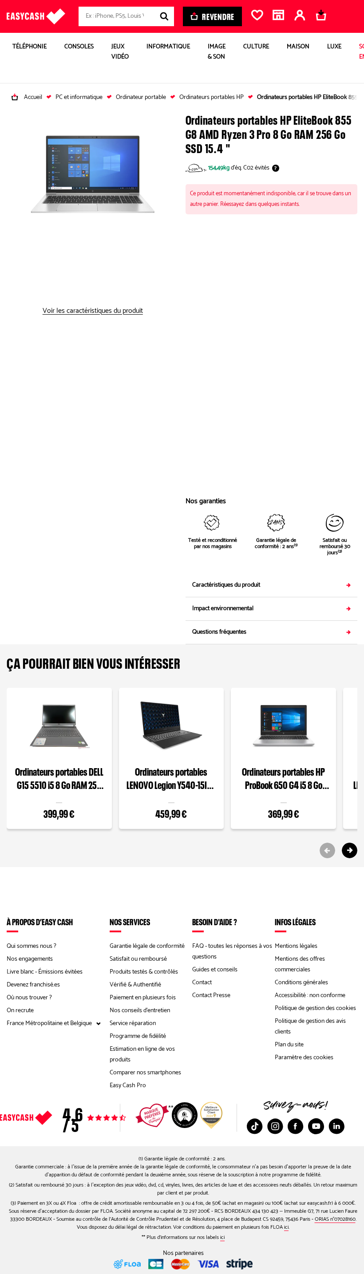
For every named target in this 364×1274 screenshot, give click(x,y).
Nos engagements (30, 959)
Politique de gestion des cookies (315, 1008)
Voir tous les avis (87, 1117)
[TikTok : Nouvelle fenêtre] (255, 1126)
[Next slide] (349, 850)
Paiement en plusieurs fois (143, 998)
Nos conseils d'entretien (140, 1011)
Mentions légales (296, 946)
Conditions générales (301, 983)
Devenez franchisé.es (33, 985)
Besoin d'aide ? (214, 921)
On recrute (20, 1011)
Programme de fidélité (138, 1036)
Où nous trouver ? (29, 998)
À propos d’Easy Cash (40, 921)
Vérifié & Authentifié (135, 985)
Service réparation (133, 1023)
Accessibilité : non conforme (310, 995)
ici (286, 1227)
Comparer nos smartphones (145, 1073)
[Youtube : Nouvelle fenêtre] (316, 1126)
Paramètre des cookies (304, 1058)
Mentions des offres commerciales (300, 964)
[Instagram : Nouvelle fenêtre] (275, 1126)
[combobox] (126, 16)
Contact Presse (211, 995)
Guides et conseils (214, 970)
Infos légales (295, 921)
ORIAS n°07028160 (335, 1219)
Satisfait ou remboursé (138, 959)
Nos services (130, 921)
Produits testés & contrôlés (144, 972)
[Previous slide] (327, 850)
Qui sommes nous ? (31, 946)
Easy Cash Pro (128, 1086)
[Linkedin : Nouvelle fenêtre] (336, 1126)
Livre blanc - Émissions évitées (45, 972)
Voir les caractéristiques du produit (93, 311)
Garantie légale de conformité (147, 946)
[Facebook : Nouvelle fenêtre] (296, 1126)
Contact (202, 983)
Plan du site (289, 1045)
